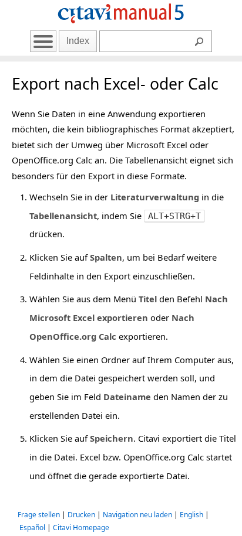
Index (77, 41)
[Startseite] (121, 25)
